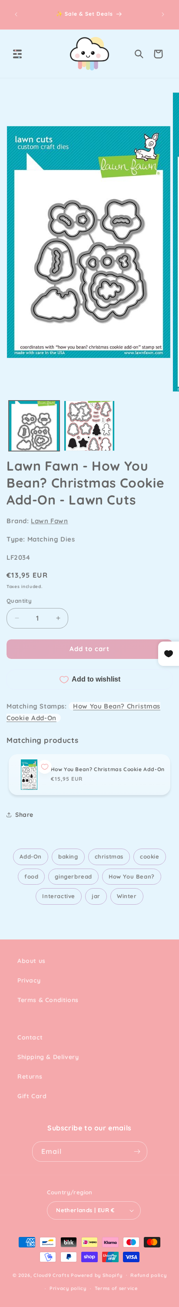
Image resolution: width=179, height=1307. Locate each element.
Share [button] (24, 815)
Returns (29, 1076)
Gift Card (31, 1096)
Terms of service (116, 1288)
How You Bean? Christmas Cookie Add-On (108, 769)
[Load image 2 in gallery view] (89, 426)
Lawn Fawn (49, 521)
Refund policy (148, 1275)
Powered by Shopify (97, 1275)
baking (68, 856)
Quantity (19, 600)
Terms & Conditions (48, 1000)
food (31, 876)
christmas (109, 856)
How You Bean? (132, 876)
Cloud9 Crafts (51, 1275)
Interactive (58, 896)
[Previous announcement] (16, 14)
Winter (127, 896)
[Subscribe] (137, 1151)
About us (31, 961)
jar (96, 896)
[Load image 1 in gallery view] (34, 426)
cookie (149, 856)
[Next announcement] (162, 14)
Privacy (28, 980)
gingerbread (73, 876)
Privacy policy (68, 1288)
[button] (17, 54)
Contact (30, 1037)
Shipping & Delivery (48, 1057)
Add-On (31, 856)
